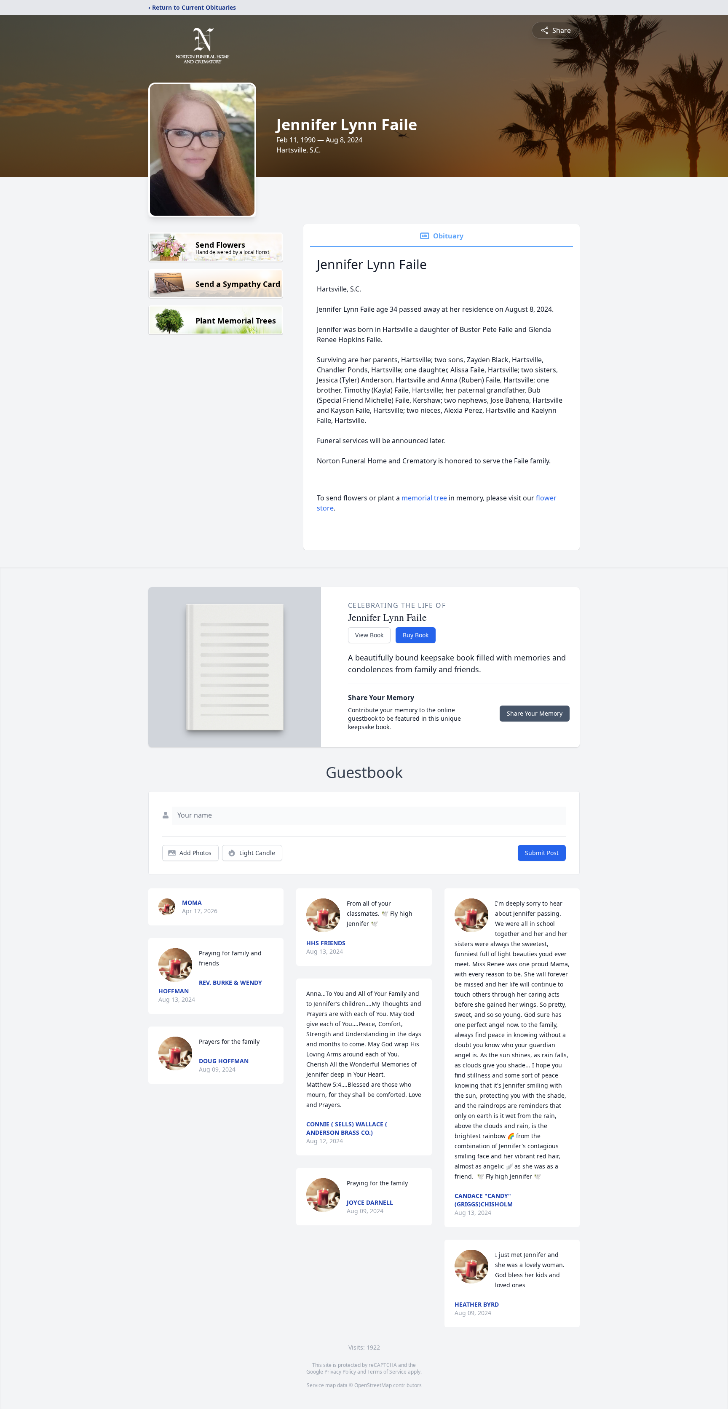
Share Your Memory (534, 713)
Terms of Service (387, 1371)
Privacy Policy (340, 1371)
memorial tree (424, 498)
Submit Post (542, 853)
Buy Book (415, 635)
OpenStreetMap (373, 1385)
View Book (369, 635)
